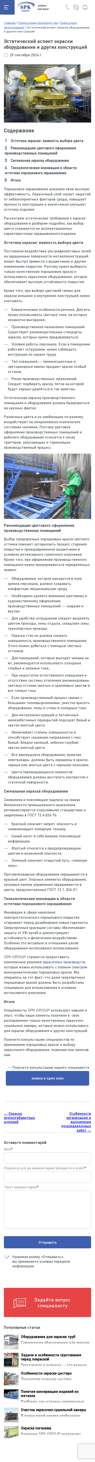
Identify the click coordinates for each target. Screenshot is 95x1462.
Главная (10, 23)
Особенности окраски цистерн (46, 1373)
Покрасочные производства (38, 23)
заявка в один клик (47, 1078)
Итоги (16, 180)
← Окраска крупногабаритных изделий (19, 1117)
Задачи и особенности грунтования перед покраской (51, 1357)
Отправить (47, 1242)
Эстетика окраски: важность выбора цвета (47, 140)
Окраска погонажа (36, 1428)
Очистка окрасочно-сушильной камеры (53, 1409)
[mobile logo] (26, 11)
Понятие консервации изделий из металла (49, 1393)
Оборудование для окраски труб (48, 1336)
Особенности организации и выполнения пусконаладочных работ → (76, 1121)
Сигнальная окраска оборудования (40, 160)
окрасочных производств (64, 962)
